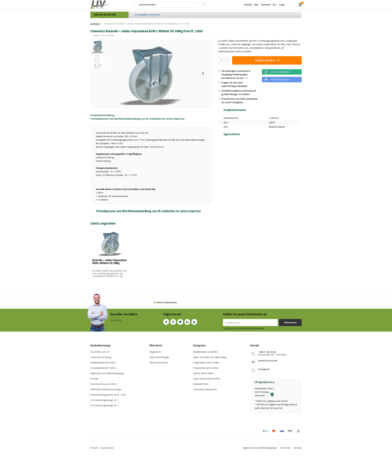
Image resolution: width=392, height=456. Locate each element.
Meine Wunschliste (159, 362)
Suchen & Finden (203, 5)
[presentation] (203, 73)
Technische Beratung (100, 357)
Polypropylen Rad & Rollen (206, 362)
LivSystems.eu (107, 447)
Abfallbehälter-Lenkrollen (205, 351)
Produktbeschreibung (102, 115)
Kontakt (248, 4)
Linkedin (187, 322)
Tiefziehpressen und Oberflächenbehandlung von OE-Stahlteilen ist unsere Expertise (137, 118)
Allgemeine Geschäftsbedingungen (107, 373)
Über (256, 4)
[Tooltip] (246, 78)
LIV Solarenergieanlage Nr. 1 (104, 400)
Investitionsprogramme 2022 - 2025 (108, 394)
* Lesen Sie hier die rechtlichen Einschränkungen (243, 328)
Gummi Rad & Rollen (203, 373)
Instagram (173, 322)
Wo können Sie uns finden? (103, 384)
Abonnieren (290, 322)
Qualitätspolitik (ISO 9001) (103, 362)
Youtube (194, 322)
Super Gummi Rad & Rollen (206, 378)
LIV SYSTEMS (107, 35)
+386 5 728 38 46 (267, 352)
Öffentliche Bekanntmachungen (106, 389)
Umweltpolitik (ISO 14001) (103, 367)
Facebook (166, 322)
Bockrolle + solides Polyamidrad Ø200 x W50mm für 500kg (109, 261)
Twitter (180, 322)
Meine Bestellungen (159, 357)
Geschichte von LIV (99, 351)
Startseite (266, 4)
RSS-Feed (285, 447)
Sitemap (298, 447)
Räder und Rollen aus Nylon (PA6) (209, 357)
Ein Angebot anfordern (147, 14)
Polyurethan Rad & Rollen (206, 367)
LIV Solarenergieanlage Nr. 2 (104, 405)
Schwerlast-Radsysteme (205, 389)
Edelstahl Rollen (201, 384)
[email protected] (267, 360)
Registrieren (155, 351)
